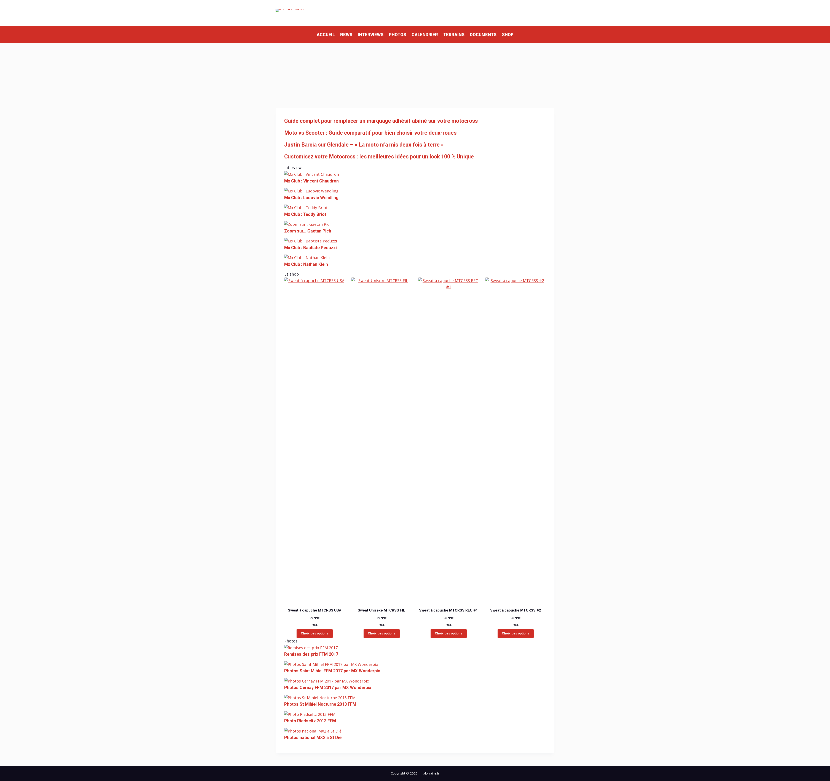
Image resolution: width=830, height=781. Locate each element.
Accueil (326, 34)
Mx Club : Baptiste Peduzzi (310, 247)
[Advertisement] (415, 75)
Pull (315, 625)
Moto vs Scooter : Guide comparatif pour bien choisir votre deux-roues (370, 133)
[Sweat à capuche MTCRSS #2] (515, 440)
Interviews (370, 34)
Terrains (453, 34)
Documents (483, 34)
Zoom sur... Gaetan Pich (307, 231)
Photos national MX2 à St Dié (313, 737)
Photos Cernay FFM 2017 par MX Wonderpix (327, 687)
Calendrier (425, 34)
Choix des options (314, 633)
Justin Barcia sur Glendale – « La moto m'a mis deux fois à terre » (364, 145)
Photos (397, 34)
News (346, 34)
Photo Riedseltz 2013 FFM (310, 720)
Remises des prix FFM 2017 (311, 654)
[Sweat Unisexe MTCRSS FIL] (381, 440)
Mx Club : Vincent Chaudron (311, 181)
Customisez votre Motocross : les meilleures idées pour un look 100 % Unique (379, 156)
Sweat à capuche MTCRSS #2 (515, 610)
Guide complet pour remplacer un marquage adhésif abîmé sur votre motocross (381, 121)
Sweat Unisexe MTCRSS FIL (381, 610)
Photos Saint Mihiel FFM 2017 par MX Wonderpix (332, 670)
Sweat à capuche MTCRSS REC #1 (448, 610)
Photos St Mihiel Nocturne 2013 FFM (320, 704)
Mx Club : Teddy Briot (305, 214)
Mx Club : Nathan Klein (306, 264)
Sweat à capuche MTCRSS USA (314, 610)
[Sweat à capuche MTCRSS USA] (314, 440)
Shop (508, 34)
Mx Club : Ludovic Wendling (311, 197)
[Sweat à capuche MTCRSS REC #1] (448, 440)
